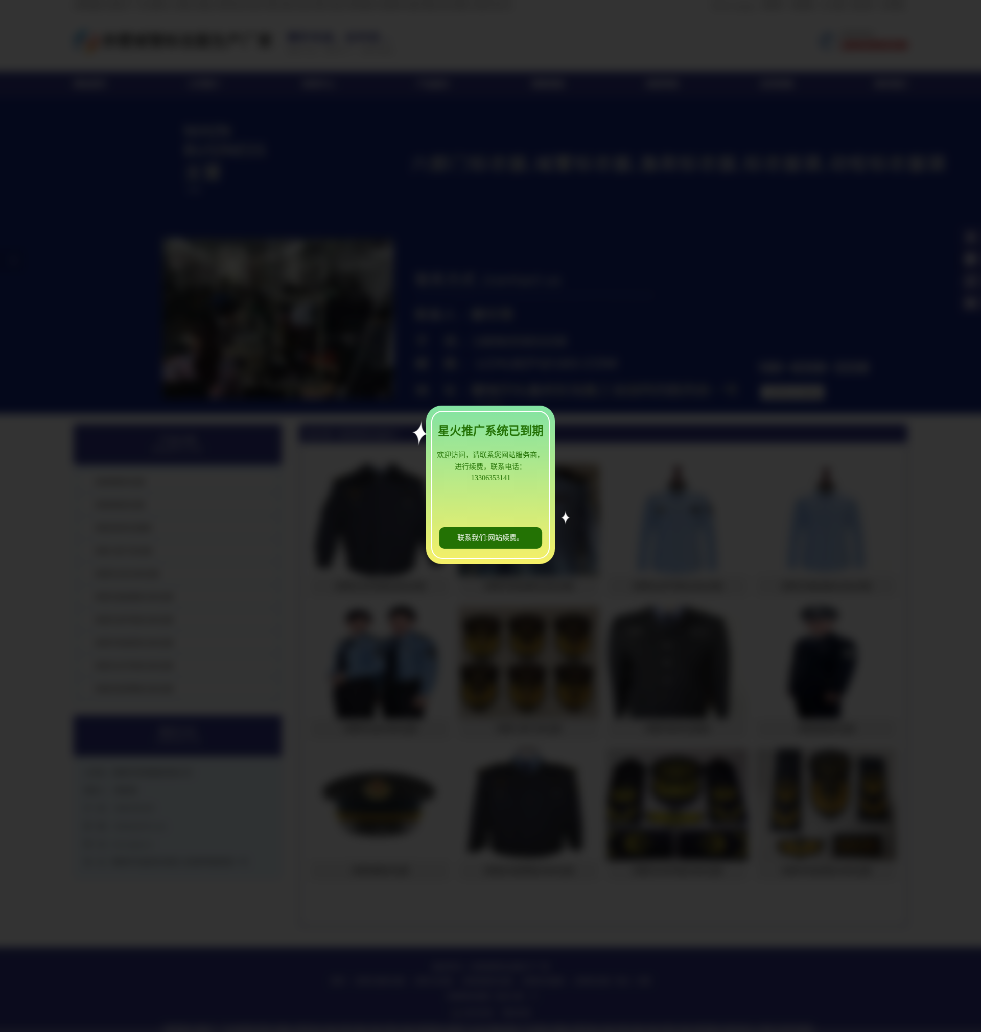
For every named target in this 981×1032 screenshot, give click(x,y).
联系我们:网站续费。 (490, 538)
